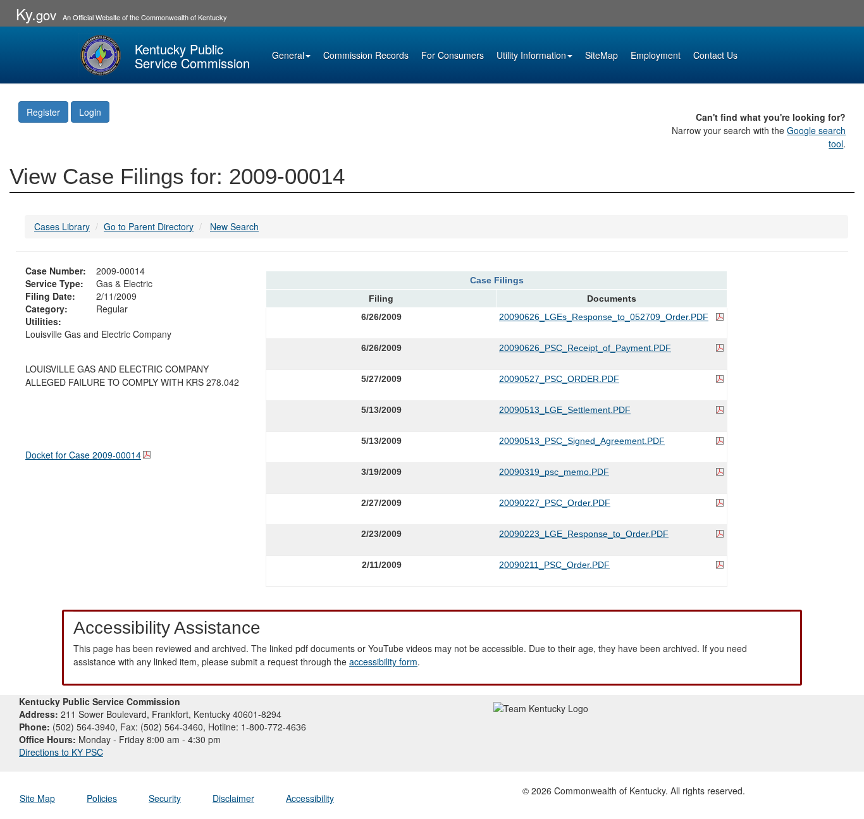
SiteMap (601, 55)
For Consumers (452, 55)
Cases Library (62, 226)
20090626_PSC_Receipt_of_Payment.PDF (585, 348)
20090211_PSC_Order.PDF (554, 565)
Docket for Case (83, 454)
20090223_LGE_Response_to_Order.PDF (584, 534)
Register (43, 112)
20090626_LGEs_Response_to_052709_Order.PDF (603, 317)
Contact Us (715, 55)
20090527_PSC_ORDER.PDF (559, 379)
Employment (656, 55)
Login (90, 112)
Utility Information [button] (531, 55)
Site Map (37, 798)
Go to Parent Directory (149, 226)
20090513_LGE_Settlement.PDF (565, 410)
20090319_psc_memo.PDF (554, 472)
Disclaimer (233, 798)
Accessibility (310, 798)
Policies (102, 798)
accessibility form (383, 661)
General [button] (288, 55)
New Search (234, 226)
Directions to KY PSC (61, 752)
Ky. (36, 14)
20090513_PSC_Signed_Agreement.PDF (582, 441)
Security (165, 798)
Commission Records (366, 55)
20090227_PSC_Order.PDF (554, 503)
